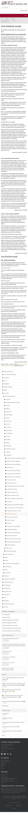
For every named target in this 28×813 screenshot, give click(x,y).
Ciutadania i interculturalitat (14, 473)
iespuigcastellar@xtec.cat (9, 748)
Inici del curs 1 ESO (6, 651)
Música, (2, 792)
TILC (5, 597)
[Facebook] (5, 754)
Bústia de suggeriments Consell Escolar (11, 628)
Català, (16, 788)
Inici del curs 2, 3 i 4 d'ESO (8, 662)
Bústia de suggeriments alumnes (10, 625)
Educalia (9, 523)
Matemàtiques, (22, 791)
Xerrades (8, 439)
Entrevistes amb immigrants (14, 541)
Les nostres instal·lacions (10, 374)
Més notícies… (5, 705)
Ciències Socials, (22, 788)
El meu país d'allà (11, 480)
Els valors (9, 501)
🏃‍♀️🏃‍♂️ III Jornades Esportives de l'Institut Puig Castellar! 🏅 (13, 678)
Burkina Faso (10, 467)
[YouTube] (10, 754)
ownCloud (3, 782)
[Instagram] (7, 754)
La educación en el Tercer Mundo (15, 507)
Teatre (7, 418)
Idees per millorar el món (13, 495)
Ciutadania (14, 20)
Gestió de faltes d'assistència (7, 779)
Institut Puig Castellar (10, 742)
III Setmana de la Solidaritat (13, 464)
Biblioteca (6, 600)
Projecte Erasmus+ (8, 582)
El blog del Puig (4, 777)
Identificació (23, 10)
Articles (8, 424)
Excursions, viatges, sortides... (13, 402)
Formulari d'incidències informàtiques (11, 630)
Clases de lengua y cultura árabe (15, 498)
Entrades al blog (6, 710)
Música (8, 408)
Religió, (13, 792)
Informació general (8, 371)
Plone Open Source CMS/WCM (10, 796)
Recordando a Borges (7, 718)
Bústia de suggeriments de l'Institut (10, 620)
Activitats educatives (5, 20)
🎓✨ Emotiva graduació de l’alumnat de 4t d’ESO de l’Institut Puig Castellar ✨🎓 (12, 696)
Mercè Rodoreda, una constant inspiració (12, 731)
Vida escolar (9, 548)
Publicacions (8, 566)
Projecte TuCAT (7, 591)
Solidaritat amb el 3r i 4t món (14, 510)
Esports (8, 442)
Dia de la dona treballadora (13, 470)
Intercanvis (8, 421)
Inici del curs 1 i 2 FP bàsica (8, 657)
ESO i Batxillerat (6, 614)
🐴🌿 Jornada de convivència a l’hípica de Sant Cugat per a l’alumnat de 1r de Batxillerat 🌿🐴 (13, 684)
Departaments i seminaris (12, 786)
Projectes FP (7, 594)
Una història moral (11, 514)
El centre (7, 18)
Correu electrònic (4, 774)
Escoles (8, 436)
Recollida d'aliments (12, 489)
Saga (2, 781)
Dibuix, (7, 789)
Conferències (9, 433)
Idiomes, (3, 791)
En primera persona (12, 483)
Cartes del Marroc (11, 545)
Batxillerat (6, 383)
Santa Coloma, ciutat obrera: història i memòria (13, 722)
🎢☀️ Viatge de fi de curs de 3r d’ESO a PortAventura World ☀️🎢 (11, 690)
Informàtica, (7, 791)
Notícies (4, 674)
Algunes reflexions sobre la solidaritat (16, 458)
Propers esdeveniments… (8, 669)
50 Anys (6, 607)
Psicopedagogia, (7, 792)
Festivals (8, 399)
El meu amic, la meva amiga (14, 538)
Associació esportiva (9, 603)
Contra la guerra (11, 520)
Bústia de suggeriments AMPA (9, 622)
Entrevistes (7, 572)
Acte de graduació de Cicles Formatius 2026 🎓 (13, 701)
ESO (5, 380)
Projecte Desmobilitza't (9, 579)
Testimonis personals (12, 492)
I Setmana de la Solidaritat (13, 461)
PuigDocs (6, 576)
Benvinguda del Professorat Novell (10, 638)
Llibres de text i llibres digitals (12, 563)
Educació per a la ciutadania (14, 476)
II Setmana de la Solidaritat (13, 526)
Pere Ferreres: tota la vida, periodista (10, 726)
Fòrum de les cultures (12, 517)
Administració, (4, 788)
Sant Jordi (8, 411)
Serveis (4, 772)
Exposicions (9, 430)
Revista (2, 764)
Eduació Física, (12, 789)
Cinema (8, 405)
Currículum (8, 445)
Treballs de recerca (10, 449)
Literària (8, 452)
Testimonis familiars (12, 535)
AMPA (5, 390)
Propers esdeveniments (7, 635)
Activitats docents (9, 554)
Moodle (2, 775)
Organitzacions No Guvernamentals (15, 486)
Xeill (6, 569)
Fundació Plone (4, 797)
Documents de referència (6, 761)
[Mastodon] (2, 754)
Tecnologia (17, 792)
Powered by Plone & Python (14, 802)
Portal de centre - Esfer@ (9, 781)
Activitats (13, 18)
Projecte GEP (7, 588)
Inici (2, 18)
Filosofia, (17, 789)
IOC (2, 767)
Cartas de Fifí (5, 713)
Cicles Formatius (8, 387)
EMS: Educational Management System (9, 778)
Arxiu (6, 557)
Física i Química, (22, 789)
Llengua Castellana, (14, 791)
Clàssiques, (3, 789)
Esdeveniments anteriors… (8, 668)
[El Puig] (14, 3)
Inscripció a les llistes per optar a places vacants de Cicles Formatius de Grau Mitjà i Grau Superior (14, 644)
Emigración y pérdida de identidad (15, 504)
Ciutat (6, 560)
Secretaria (6, 377)
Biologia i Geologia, (11, 788)
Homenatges (9, 414)
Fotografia (8, 427)
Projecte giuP (7, 585)
